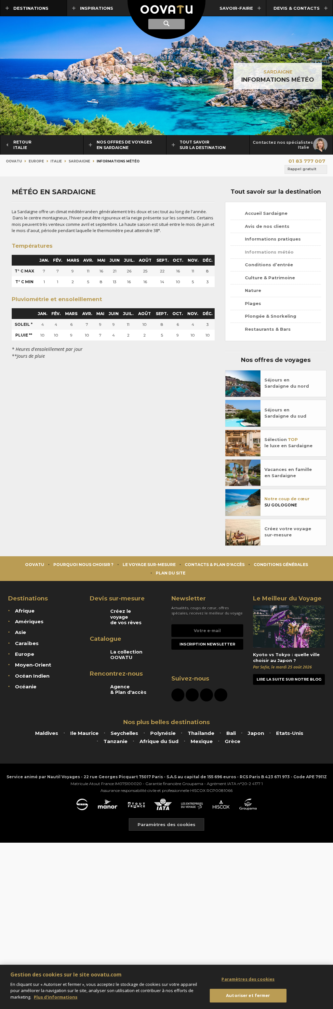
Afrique (24, 611)
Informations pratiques (272, 239)
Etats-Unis (289, 733)
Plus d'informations (55, 997)
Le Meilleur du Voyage (287, 598)
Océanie (25, 687)
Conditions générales (281, 564)
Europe (36, 161)
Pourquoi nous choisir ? (83, 564)
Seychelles (124, 733)
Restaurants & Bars (267, 329)
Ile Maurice (84, 733)
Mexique (202, 741)
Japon (256, 733)
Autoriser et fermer (248, 995)
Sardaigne (277, 72)
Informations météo (269, 252)
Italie (56, 161)
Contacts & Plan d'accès (215, 564)
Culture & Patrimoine (269, 277)
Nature (252, 290)
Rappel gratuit (301, 169)
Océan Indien (32, 676)
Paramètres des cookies (166, 824)
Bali (231, 733)
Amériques (29, 621)
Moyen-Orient (33, 665)
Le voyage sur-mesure (149, 564)
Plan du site (170, 573)
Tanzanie (115, 741)
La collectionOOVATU (126, 655)
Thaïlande (201, 733)
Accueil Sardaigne (265, 213)
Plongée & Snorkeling (270, 316)
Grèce (232, 741)
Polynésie (163, 733)
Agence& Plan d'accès (128, 690)
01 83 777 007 (306, 161)
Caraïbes (27, 643)
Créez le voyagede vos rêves (125, 617)
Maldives (46, 733)
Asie (20, 632)
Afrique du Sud (159, 741)
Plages (252, 303)
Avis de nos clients (266, 226)
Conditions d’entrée (268, 264)
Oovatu (14, 161)
